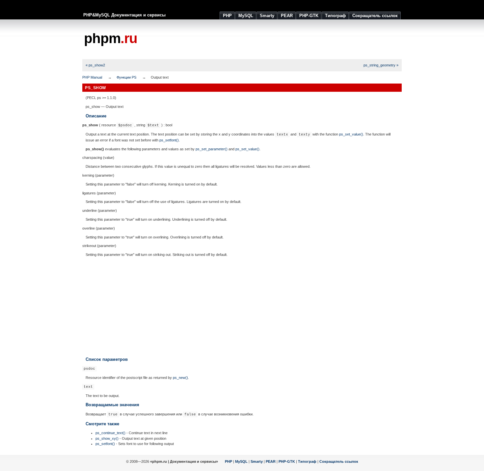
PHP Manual (92, 77)
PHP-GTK (287, 461)
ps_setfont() (169, 140)
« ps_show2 (95, 65)
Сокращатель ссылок (338, 461)
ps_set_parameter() (212, 149)
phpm (110, 38)
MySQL (241, 461)
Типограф (307, 461)
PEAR (271, 461)
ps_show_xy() (107, 438)
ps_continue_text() (110, 433)
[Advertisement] (282, 39)
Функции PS (126, 77)
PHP (228, 461)
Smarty (257, 461)
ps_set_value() (351, 134)
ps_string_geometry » (380, 65)
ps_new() (180, 378)
